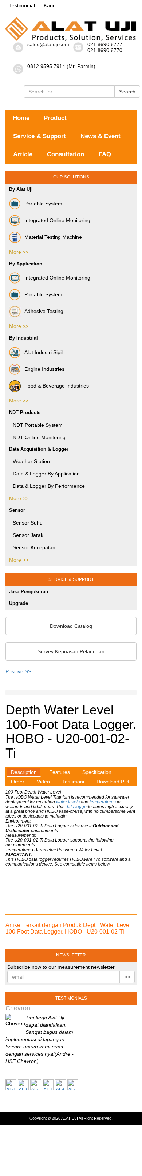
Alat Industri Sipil (43, 352)
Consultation (65, 154)
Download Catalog (71, 626)
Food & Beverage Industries (56, 386)
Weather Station (31, 461)
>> (127, 977)
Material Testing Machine (53, 237)
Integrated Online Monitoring (57, 220)
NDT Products (24, 412)
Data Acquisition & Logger (38, 449)
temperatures (102, 801)
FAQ (105, 154)
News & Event (100, 136)
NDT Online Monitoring (39, 437)
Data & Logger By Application (46, 474)
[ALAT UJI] (71, 29)
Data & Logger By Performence (49, 486)
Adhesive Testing (43, 311)
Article (22, 154)
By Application (25, 263)
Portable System (43, 203)
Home (21, 118)
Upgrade (18, 603)
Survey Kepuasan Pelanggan (71, 651)
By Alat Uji (21, 189)
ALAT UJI (69, 1118)
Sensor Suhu (28, 523)
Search (127, 92)
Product (55, 118)
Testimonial (22, 5)
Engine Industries (44, 369)
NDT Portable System (38, 425)
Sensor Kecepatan (34, 547)
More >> (18, 252)
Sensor (17, 510)
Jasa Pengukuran (28, 591)
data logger (77, 806)
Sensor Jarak (28, 535)
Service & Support (39, 136)
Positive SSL (19, 671)
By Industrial (23, 338)
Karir (49, 5)
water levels (68, 801)
